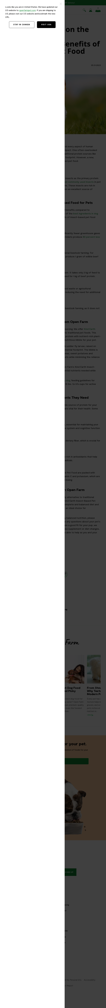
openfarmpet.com (27, 10)
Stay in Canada (21, 24)
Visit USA (46, 24)
